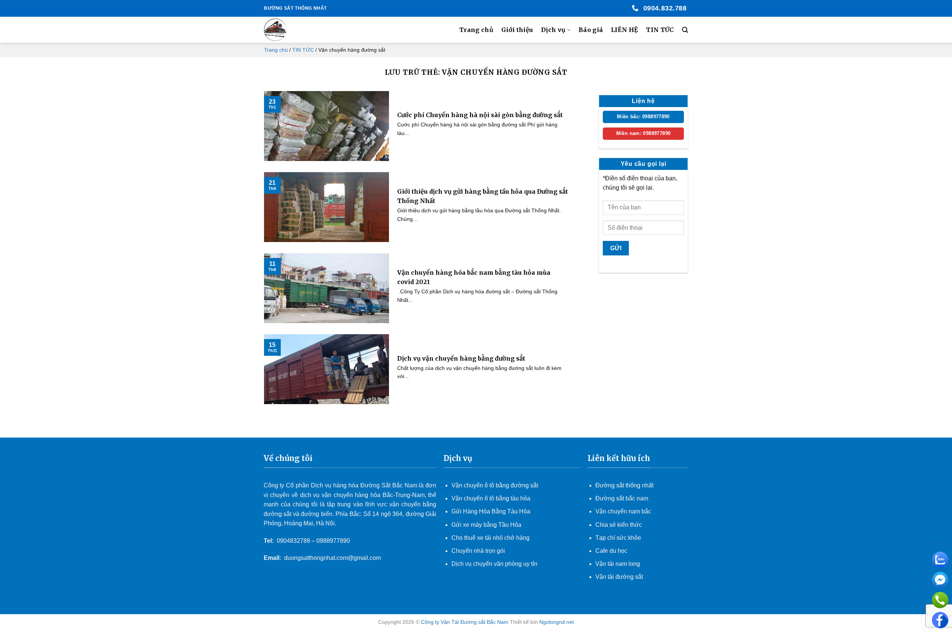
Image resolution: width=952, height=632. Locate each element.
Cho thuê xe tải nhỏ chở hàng (490, 538)
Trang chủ (476, 29)
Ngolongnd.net (556, 622)
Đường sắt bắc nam (621, 498)
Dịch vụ (553, 29)
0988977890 (333, 541)
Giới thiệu (517, 29)
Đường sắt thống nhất (624, 485)
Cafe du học (611, 551)
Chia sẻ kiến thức (618, 525)
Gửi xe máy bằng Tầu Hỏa (486, 525)
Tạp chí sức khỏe (618, 538)
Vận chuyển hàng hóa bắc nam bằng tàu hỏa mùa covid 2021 (473, 277)
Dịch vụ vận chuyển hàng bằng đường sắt (461, 358)
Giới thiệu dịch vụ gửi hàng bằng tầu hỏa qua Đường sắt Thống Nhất (482, 196)
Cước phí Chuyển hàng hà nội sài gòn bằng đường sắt (480, 115)
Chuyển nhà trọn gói (478, 551)
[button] (685, 30)
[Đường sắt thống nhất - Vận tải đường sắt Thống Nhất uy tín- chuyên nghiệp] (301, 30)
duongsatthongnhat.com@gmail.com (332, 558)
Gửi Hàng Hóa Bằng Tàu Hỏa (490, 511)
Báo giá (591, 29)
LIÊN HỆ (624, 29)
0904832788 (293, 541)
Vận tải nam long (617, 564)
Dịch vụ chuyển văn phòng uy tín (494, 564)
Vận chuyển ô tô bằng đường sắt (494, 485)
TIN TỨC (659, 29)
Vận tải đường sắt (619, 577)
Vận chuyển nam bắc (623, 511)
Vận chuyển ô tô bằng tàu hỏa (490, 498)
